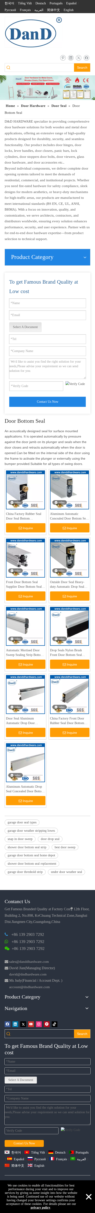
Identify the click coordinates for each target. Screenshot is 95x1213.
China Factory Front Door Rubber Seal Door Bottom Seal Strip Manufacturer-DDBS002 (67, 721)
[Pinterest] (47, 1024)
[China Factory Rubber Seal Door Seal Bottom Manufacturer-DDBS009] (25, 489)
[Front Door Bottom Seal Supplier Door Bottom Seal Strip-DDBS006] (25, 558)
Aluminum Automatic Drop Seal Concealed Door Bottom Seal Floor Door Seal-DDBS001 (25, 789)
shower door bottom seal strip (27, 847)
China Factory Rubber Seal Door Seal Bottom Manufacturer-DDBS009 (23, 516)
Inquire (28, 528)
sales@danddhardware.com (29, 961)
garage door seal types (22, 822)
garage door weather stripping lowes (31, 830)
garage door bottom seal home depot (31, 855)
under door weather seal (66, 872)
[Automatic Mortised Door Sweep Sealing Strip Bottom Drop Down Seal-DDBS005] (25, 626)
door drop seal (50, 839)
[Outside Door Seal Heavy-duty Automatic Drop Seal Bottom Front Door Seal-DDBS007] (69, 558)
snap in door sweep (20, 839)
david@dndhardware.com (28, 974)
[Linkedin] (71, 58)
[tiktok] (54, 1024)
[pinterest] (63, 58)
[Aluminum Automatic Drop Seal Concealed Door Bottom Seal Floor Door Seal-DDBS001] (25, 762)
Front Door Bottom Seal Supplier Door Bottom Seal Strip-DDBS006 (24, 584)
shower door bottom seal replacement (32, 863)
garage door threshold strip (25, 872)
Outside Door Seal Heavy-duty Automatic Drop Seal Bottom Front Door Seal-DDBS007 (67, 584)
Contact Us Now (47, 401)
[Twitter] (78, 58)
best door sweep (65, 847)
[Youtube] (31, 1024)
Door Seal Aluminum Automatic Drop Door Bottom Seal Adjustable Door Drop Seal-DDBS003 (25, 721)
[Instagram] (39, 1024)
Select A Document (25, 327)
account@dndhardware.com (29, 987)
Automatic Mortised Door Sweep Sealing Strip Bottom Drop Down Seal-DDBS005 (24, 653)
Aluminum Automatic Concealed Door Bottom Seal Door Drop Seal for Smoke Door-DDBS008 (69, 516)
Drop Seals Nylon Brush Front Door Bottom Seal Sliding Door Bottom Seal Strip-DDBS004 (67, 653)
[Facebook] (86, 58)
